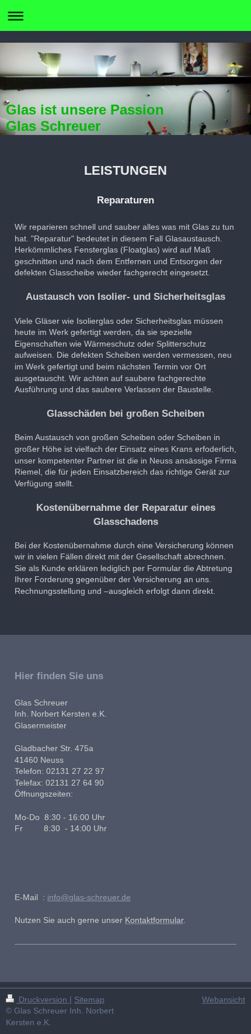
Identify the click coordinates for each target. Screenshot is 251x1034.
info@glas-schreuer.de (89, 897)
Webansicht (223, 999)
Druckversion (42, 999)
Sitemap (89, 999)
